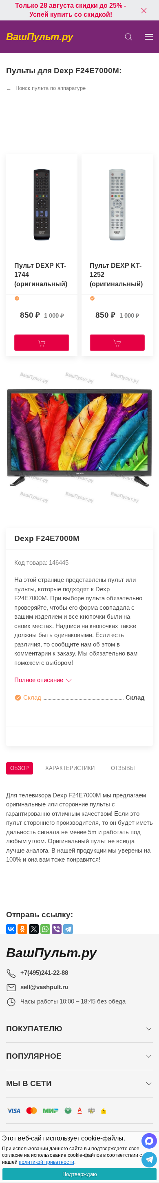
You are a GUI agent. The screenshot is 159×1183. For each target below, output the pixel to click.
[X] (34, 929)
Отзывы (123, 768)
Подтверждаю (79, 1174)
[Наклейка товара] (12, 162)
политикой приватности (46, 1162)
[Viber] (57, 929)
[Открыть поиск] (128, 36)
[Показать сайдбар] (149, 36)
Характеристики (70, 768)
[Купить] (41, 342)
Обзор (19, 768)
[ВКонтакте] (11, 929)
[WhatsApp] (45, 929)
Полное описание (39, 679)
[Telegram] (68, 929)
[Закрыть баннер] (144, 10)
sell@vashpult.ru (44, 986)
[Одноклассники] (22, 929)
